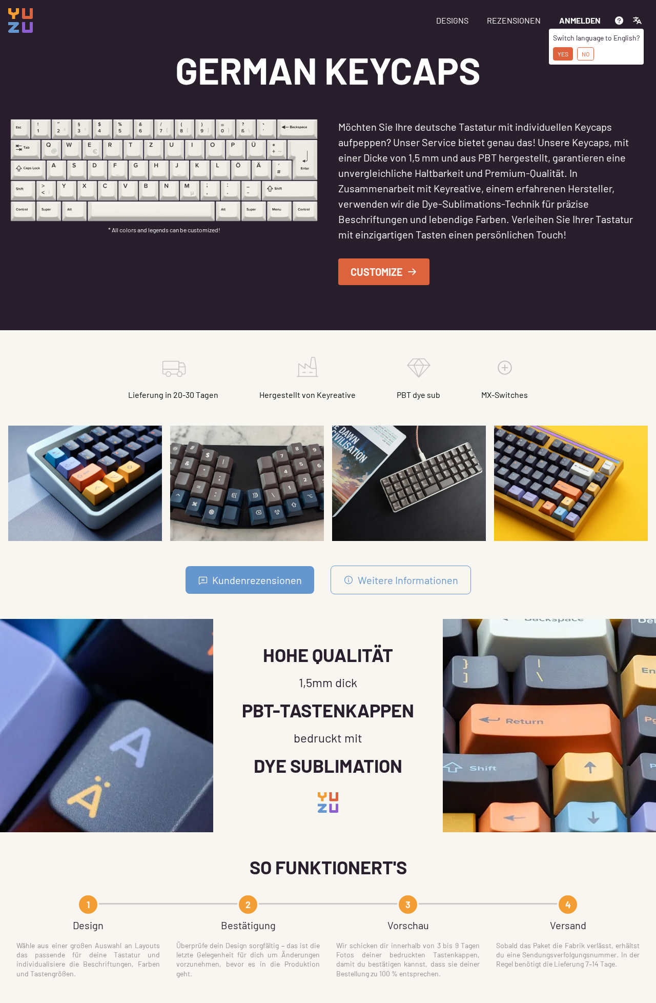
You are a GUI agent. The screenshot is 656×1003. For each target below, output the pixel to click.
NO (585, 53)
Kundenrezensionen (257, 580)
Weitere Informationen (408, 580)
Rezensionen (514, 20)
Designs (452, 20)
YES (563, 53)
